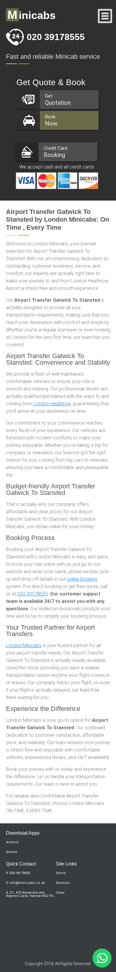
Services (63, 883)
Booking (55, 151)
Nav (105, 16)
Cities (60, 893)
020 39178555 (56, 37)
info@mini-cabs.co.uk (27, 883)
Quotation (58, 99)
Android (12, 842)
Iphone (11, 852)
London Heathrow (52, 403)
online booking (82, 579)
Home (61, 873)
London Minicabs (23, 645)
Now (51, 120)
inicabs (31, 15)
